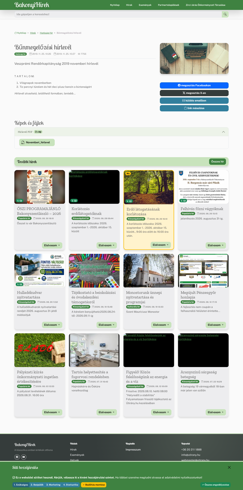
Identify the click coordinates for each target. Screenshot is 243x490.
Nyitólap (115, 5)
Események (145, 5)
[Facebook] (17, 457)
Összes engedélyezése (216, 484)
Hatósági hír (46, 33)
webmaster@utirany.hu (195, 460)
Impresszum (133, 449)
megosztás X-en (195, 93)
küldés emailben (195, 100)
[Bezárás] (229, 467)
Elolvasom (51, 245)
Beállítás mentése (95, 484)
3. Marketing (53, 484)
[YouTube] (23, 457)
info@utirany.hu (190, 454)
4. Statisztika (70, 484)
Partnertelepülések (168, 5)
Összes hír (217, 161)
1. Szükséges (21, 484)
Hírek (129, 5)
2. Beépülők (37, 484)
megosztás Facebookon (196, 85)
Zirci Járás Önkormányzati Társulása (205, 5)
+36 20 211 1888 (191, 449)
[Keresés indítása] (225, 14)
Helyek (74, 460)
